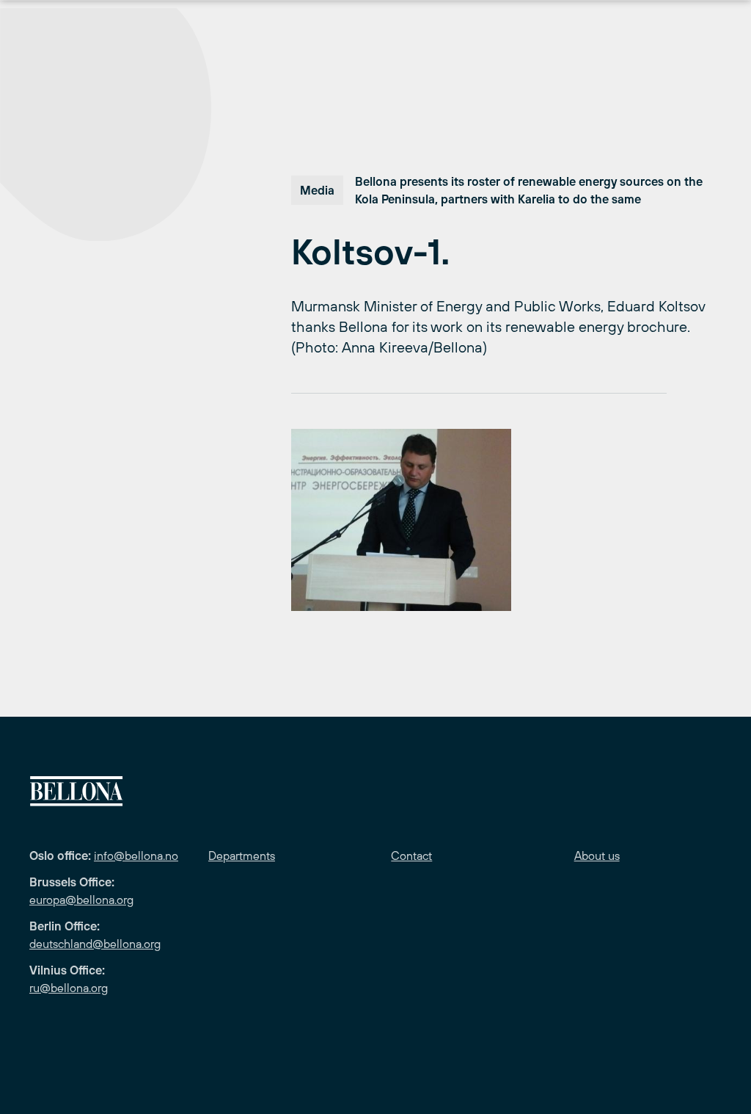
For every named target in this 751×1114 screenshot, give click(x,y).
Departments (241, 855)
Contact (411, 855)
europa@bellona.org (81, 899)
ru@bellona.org (68, 987)
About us (597, 855)
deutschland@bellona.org (95, 943)
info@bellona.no (136, 855)
